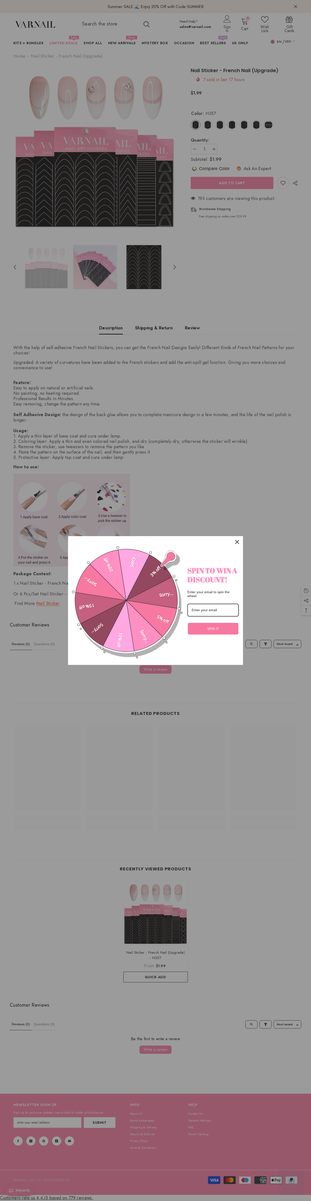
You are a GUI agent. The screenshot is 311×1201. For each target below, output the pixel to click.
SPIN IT (213, 629)
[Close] (237, 542)
